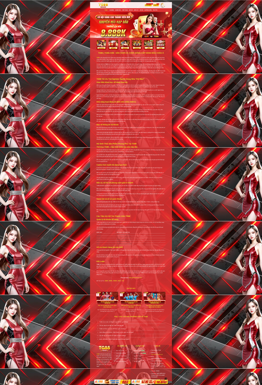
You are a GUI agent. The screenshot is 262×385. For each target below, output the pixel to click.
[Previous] (96, 304)
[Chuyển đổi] (98, 322)
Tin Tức (155, 10)
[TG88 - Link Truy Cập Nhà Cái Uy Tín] (103, 5)
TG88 (106, 10)
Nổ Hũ (131, 10)
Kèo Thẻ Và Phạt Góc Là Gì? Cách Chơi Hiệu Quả (107, 306)
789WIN (115, 280)
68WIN (110, 280)
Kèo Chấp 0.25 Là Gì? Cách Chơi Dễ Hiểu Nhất (131, 306)
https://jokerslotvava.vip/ (135, 277)
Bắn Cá (136, 10)
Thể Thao (125, 10)
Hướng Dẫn (148, 10)
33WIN (106, 280)
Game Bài (118, 10)
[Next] (166, 304)
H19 (123, 280)
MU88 (119, 280)
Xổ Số (141, 10)
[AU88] (112, 381)
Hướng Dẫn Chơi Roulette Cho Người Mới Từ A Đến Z (154, 306)
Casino (112, 10)
